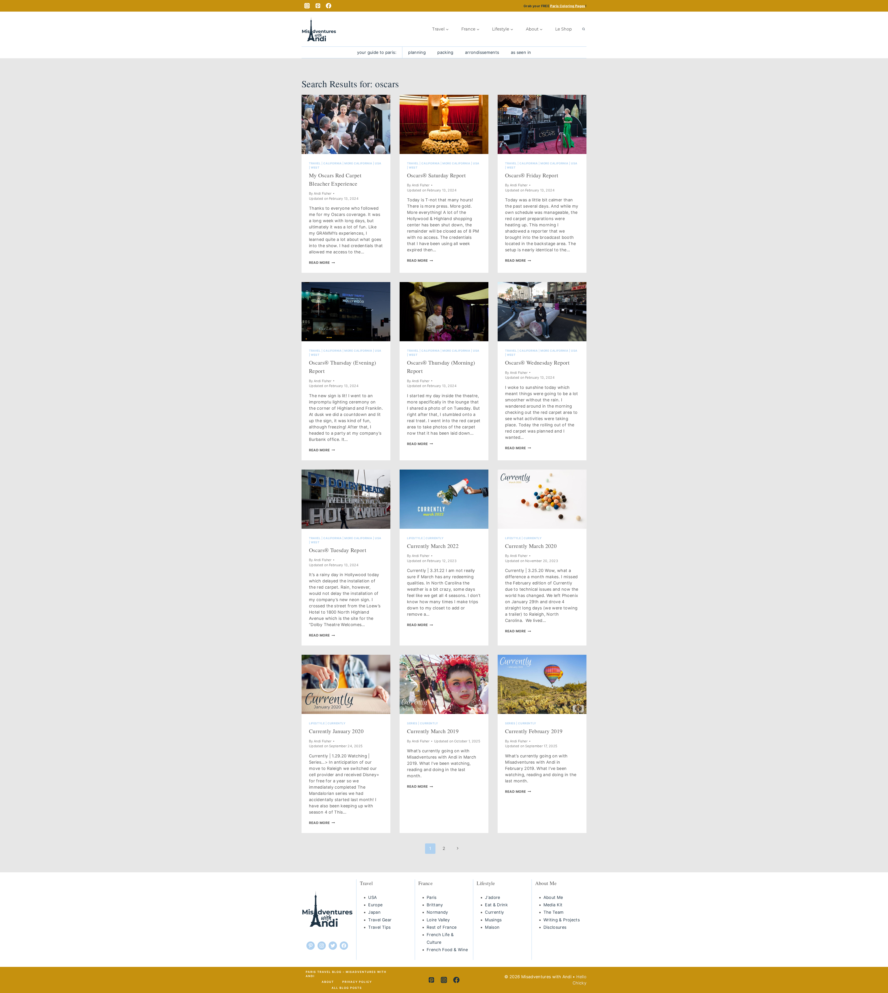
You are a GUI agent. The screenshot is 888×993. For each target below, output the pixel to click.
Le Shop (563, 29)
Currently (435, 538)
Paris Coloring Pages (567, 6)
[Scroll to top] (873, 971)
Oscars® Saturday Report (436, 175)
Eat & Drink (496, 904)
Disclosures (555, 927)
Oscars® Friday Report (531, 175)
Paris (432, 897)
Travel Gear (380, 919)
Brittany (435, 904)
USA (378, 163)
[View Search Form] (583, 29)
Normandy (437, 912)
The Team (553, 912)
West (315, 167)
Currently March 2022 (433, 546)
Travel (315, 163)
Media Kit (553, 904)
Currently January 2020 (336, 731)
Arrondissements (482, 52)
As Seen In (521, 52)
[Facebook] (328, 5)
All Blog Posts (347, 988)
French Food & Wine (447, 949)
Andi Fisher (322, 193)
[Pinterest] (317, 5)
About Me (553, 897)
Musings (493, 919)
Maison (492, 927)
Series (412, 723)
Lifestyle (415, 538)
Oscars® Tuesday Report (337, 550)
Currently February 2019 (533, 731)
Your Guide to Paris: (376, 52)
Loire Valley (438, 919)
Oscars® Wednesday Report (537, 362)
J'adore (492, 897)
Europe (375, 904)
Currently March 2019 (433, 731)
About (328, 982)
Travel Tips (379, 927)
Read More (322, 262)
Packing (445, 52)
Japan (374, 912)
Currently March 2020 (531, 546)
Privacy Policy (357, 982)
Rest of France (442, 927)
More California (358, 163)
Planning (417, 52)
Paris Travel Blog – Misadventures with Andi (346, 974)
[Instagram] (307, 5)
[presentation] (346, 124)
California (332, 163)
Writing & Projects (561, 919)
